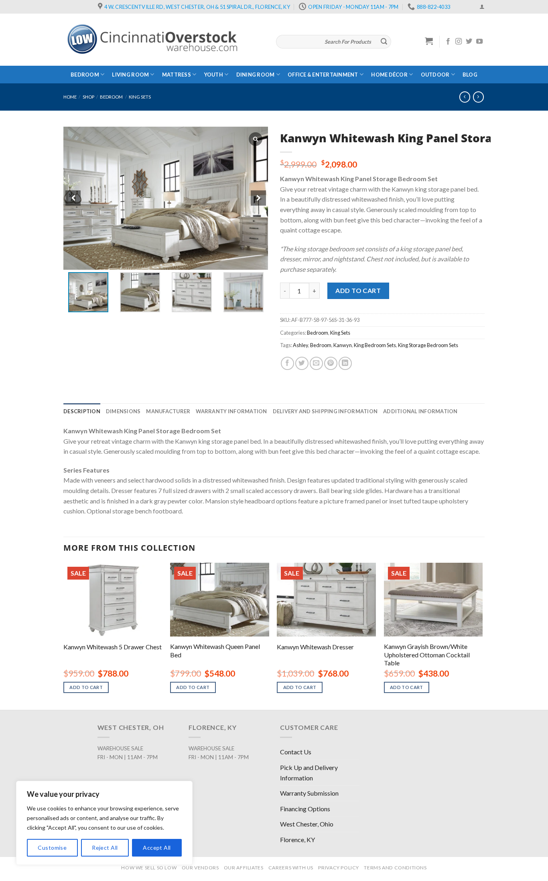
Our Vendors (200, 868)
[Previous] (64, 635)
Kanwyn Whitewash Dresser (315, 647)
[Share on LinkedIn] (345, 363)
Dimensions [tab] (123, 411)
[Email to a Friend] (316, 363)
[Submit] (384, 41)
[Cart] (429, 41)
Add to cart (358, 290)
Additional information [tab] (420, 411)
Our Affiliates (244, 868)
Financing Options (305, 808)
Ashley (300, 345)
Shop (88, 96)
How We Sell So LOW (149, 868)
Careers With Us (290, 868)
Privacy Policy (338, 868)
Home (70, 96)
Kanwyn (342, 345)
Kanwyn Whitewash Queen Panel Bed (215, 651)
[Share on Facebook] (287, 363)
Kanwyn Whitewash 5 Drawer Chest (112, 647)
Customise (52, 847)
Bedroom (85, 74)
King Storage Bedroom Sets (428, 345)
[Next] (482, 635)
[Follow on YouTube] (479, 41)
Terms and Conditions (395, 868)
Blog (470, 74)
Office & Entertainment (323, 74)
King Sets (140, 96)
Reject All (105, 847)
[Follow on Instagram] (458, 41)
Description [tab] (81, 411)
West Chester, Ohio (306, 824)
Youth (213, 74)
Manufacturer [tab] (168, 411)
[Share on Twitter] (302, 363)
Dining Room (255, 74)
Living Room (130, 74)
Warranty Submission (309, 793)
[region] (104, 823)
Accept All (156, 847)
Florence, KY (297, 839)
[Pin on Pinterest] (330, 363)
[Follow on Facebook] (448, 41)
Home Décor (389, 74)
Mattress (176, 74)
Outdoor (435, 74)
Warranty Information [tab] (231, 411)
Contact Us (295, 752)
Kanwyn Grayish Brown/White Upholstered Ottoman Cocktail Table (427, 655)
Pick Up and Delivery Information (309, 773)
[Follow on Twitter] (469, 41)
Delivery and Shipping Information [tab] (325, 411)
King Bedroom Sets (375, 345)
